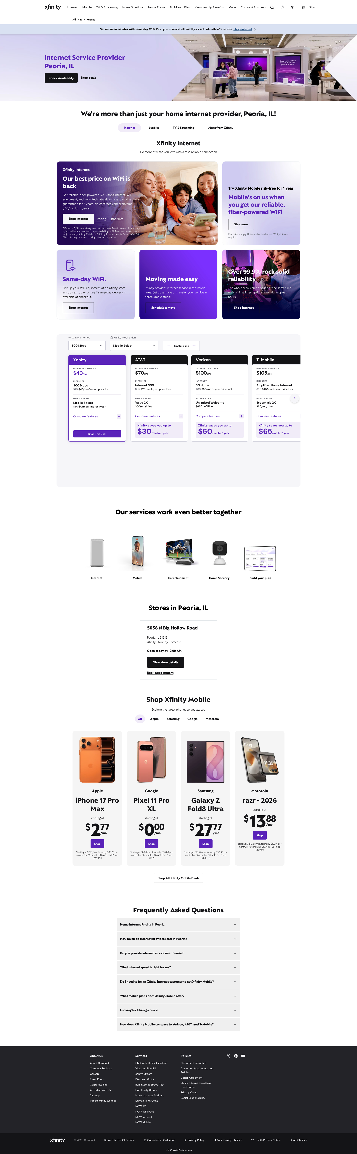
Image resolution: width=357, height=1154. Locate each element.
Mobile (87, 7)
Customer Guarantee (193, 1063)
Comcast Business (253, 7)
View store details (165, 662)
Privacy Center (189, 1092)
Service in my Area (146, 1100)
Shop (97, 843)
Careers (94, 1073)
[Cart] (303, 7)
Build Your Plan (180, 7)
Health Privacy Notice (268, 1140)
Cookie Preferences (181, 1150)
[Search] (272, 7)
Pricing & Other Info (110, 219)
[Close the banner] (255, 29)
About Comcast (99, 1063)
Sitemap (95, 1095)
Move (232, 7)
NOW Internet (143, 1117)
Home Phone (156, 7)
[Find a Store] (282, 7)
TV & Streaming (107, 7)
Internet (72, 7)
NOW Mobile (143, 1122)
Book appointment (160, 673)
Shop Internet (244, 308)
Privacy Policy (196, 1140)
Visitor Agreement (191, 1077)
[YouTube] (243, 1056)
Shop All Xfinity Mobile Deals (178, 878)
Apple (154, 719)
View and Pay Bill (145, 1068)
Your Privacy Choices (229, 1140)
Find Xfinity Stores (146, 1090)
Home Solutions (133, 7)
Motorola (212, 719)
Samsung (173, 719)
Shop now (241, 224)
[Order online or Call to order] (292, 7)
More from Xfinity (220, 128)
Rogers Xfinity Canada (103, 1100)
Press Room (97, 1079)
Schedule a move (163, 308)
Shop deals (88, 78)
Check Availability (61, 78)
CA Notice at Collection (161, 1140)
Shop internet (243, 29)
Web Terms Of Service (121, 1140)
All (140, 719)
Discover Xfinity (144, 1079)
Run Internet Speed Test (149, 1084)
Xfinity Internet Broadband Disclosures (196, 1085)
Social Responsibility (193, 1097)
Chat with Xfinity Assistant (151, 1063)
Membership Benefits (209, 7)
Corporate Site (98, 1084)
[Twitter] (228, 1056)
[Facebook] (236, 1056)
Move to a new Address (149, 1095)
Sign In (313, 7)
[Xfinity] (53, 7)
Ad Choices (300, 1140)
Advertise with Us (100, 1090)
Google (192, 719)
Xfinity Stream (143, 1073)
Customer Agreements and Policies (197, 1070)
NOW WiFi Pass (144, 1111)
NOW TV (140, 1106)
